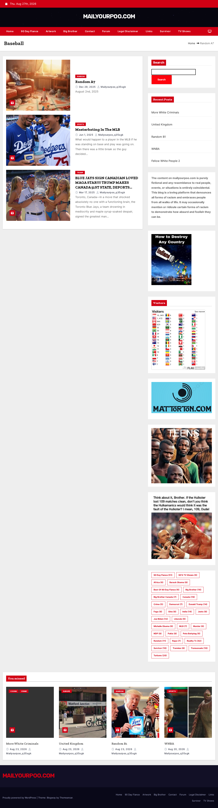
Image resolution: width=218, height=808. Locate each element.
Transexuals (199, 648)
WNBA (155, 148)
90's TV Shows (187, 575)
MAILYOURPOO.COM (109, 16)
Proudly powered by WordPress (20, 797)
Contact (90, 31)
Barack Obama (178, 582)
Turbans (160, 655)
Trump (80, 173)
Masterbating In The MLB (97, 129)
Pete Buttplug (191, 633)
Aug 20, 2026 (177, 749)
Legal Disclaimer (128, 31)
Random (81, 76)
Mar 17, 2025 (87, 192)
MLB (183, 626)
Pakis (172, 633)
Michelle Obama (163, 626)
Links (149, 31)
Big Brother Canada (165, 597)
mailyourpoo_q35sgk (113, 86)
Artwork (51, 31)
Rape (176, 641)
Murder (198, 626)
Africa (158, 582)
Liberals (180, 619)
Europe (66, 691)
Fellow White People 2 (165, 161)
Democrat (176, 604)
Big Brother (70, 31)
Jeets (202, 611)
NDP (158, 633)
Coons (13, 691)
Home (9, 31)
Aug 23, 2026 (19, 749)
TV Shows (184, 31)
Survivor (165, 31)
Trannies (179, 648)
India (187, 611)
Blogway (51, 797)
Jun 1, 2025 (86, 134)
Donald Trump (198, 604)
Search (158, 62)
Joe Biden (161, 619)
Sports (80, 124)
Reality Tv (194, 641)
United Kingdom (161, 124)
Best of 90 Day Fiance (166, 589)
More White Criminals (165, 112)
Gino (172, 611)
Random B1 (158, 136)
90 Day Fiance (29, 31)
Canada (189, 597)
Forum (106, 31)
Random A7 (85, 81)
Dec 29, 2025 (88, 86)
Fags (158, 611)
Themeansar (66, 797)
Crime (158, 604)
